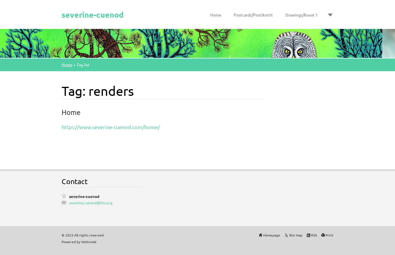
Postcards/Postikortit (253, 14)
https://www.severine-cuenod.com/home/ (111, 127)
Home (215, 14)
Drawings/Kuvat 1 (301, 14)
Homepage (271, 235)
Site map (295, 235)
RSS (314, 235)
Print (329, 235)
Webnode (89, 241)
